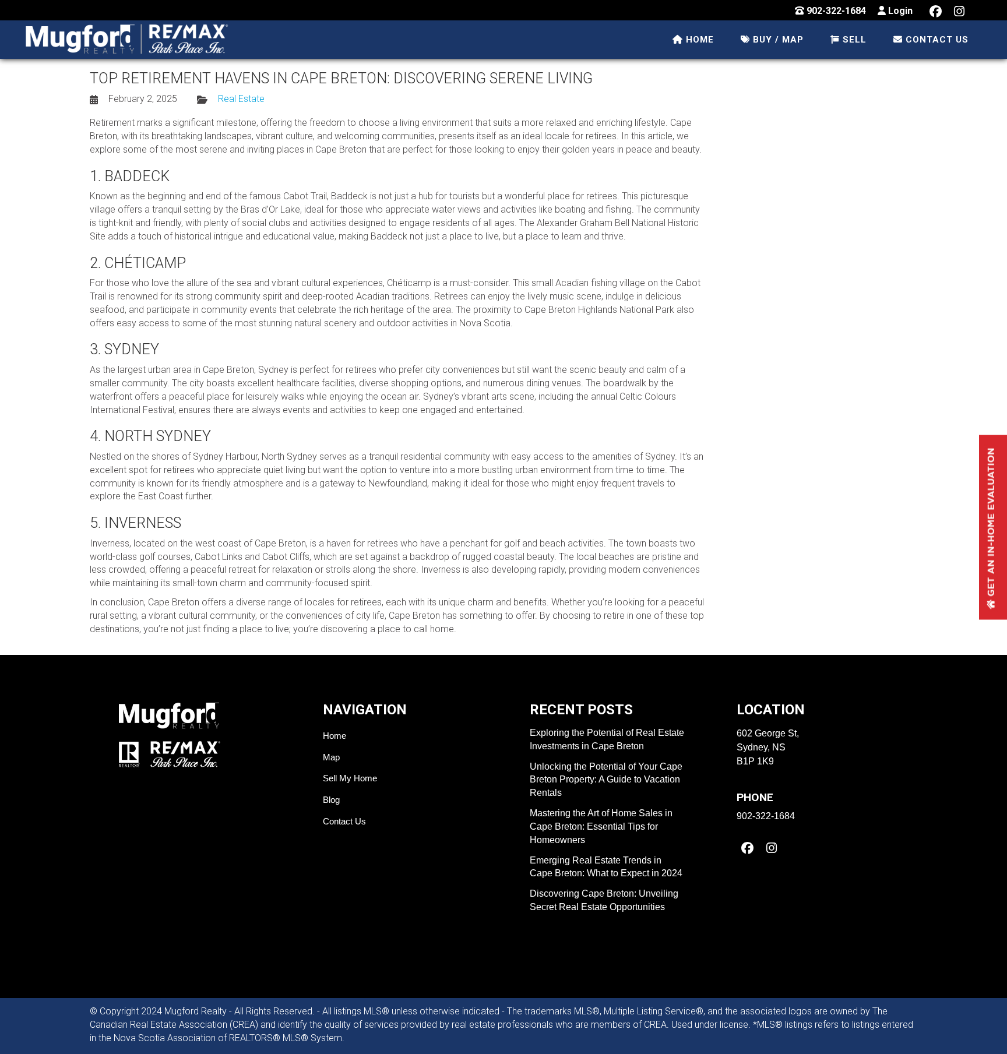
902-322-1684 (835, 10)
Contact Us (344, 821)
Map (331, 757)
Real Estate (241, 98)
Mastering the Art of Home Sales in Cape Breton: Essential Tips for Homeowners (601, 826)
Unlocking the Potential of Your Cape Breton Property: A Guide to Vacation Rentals (606, 780)
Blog (331, 800)
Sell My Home (350, 778)
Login (899, 10)
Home (334, 736)
